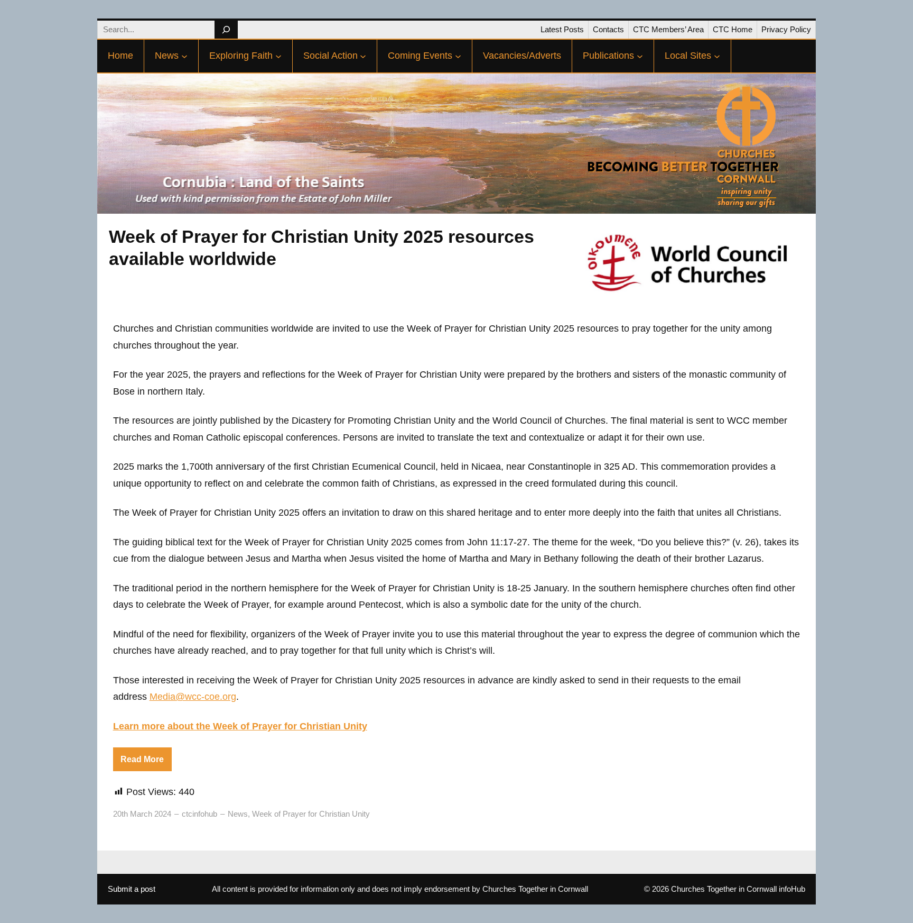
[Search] (226, 30)
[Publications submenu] (640, 56)
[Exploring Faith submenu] (278, 56)
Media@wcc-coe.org (193, 696)
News (238, 813)
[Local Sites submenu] (717, 56)
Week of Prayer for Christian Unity (311, 813)
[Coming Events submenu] (458, 56)
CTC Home (732, 29)
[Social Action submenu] (363, 56)
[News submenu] (184, 56)
